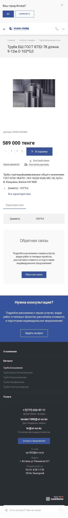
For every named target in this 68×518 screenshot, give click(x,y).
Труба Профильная (13, 382)
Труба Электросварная (16, 387)
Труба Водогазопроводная (18, 372)
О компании (10, 351)
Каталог (8, 361)
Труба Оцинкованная (14, 377)
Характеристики (14, 205)
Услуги (7, 396)
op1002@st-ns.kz (35, 452)
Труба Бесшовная (13, 367)
